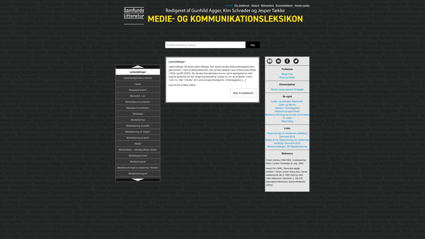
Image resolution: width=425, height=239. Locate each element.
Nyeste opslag (302, 5)
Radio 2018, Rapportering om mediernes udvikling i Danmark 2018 (287, 141)
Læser (137, 83)
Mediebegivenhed (137, 155)
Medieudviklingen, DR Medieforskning (287, 146)
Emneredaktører (284, 5)
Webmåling (287, 121)
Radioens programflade (287, 111)
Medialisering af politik (137, 125)
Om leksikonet (241, 5)
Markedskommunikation (137, 101)
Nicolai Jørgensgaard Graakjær (287, 89)
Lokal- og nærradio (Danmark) (287, 101)
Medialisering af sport (138, 137)
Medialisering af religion (137, 131)
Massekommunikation (137, 107)
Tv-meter (287, 118)
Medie (138, 143)
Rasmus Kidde (287, 77)
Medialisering (138, 119)
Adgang (255, 5)
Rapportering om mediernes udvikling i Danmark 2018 (287, 134)
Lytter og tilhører (287, 104)
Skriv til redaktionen (243, 93)
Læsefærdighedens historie (138, 78)
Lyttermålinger (138, 72)
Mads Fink (287, 74)
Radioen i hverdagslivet (287, 108)
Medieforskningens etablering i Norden (138, 167)
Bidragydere (267, 5)
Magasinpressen (138, 89)
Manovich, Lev (137, 95)
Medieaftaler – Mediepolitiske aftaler (138, 149)
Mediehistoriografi (137, 173)
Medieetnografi (138, 161)
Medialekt (138, 113)
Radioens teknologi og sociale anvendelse (287, 114)
